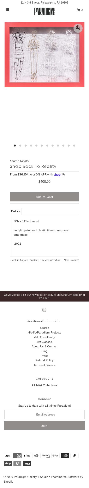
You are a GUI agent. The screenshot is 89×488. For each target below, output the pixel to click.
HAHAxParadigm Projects (44, 332)
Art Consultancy (44, 337)
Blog (44, 351)
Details (15, 211)
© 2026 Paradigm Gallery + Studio (26, 476)
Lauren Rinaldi (28, 260)
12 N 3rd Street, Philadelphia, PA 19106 (44, 2)
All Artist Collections (44, 385)
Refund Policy (44, 360)
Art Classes (44, 341)
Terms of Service (44, 365)
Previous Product (50, 260)
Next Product (71, 260)
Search (44, 327)
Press (44, 355)
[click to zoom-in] (78, 28)
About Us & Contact (44, 346)
